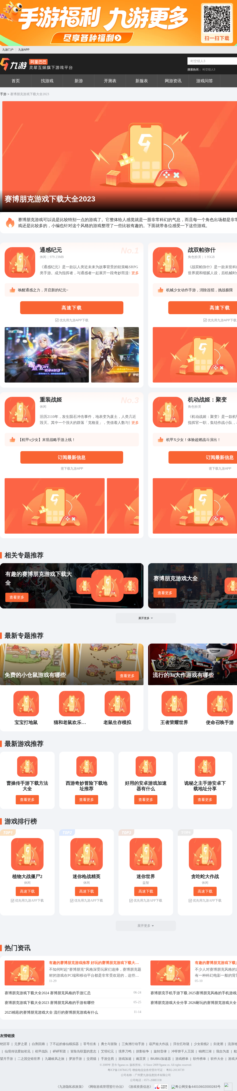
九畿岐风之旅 (54, 1059)
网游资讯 (173, 81)
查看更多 (16, 597)
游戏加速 (124, 1059)
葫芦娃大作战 (158, 1044)
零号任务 (89, 1044)
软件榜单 (199, 1059)
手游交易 (107, 1059)
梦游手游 (75, 1059)
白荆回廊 (38, 1044)
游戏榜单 (181, 1059)
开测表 (110, 81)
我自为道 (222, 1051)
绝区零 (5, 1044)
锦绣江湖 (205, 1051)
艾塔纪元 (107, 1051)
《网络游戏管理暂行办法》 (106, 1086)
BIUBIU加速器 (160, 1059)
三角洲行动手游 (133, 1044)
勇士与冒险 (109, 1044)
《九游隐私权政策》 (70, 1086)
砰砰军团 (59, 1051)
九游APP (23, 49)
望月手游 (6, 1059)
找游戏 (47, 81)
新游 (79, 81)
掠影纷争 (142, 1051)
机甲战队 (41, 1051)
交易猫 (91, 1059)
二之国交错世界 (29, 1059)
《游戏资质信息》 (140, 1086)
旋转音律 (160, 1051)
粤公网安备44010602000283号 (198, 1086)
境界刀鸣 (124, 1051)
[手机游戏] (36, 64)
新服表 (141, 81)
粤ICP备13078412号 (119, 1070)
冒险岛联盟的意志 (83, 1051)
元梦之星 (20, 1044)
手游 (3, 94)
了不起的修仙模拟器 (64, 1044)
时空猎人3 (209, 69)
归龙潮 (218, 1044)
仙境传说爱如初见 (18, 1051)
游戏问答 (204, 81)
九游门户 (7, 49)
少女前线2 (201, 1044)
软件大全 (217, 1059)
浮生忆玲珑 (181, 1044)
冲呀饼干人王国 (182, 1051)
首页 (16, 81)
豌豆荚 (141, 1059)
